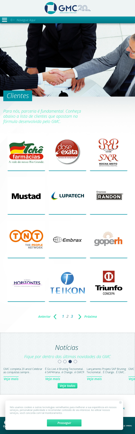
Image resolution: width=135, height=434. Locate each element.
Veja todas (67, 386)
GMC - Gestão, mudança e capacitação (67, 8)
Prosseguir (64, 423)
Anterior (44, 316)
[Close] (120, 402)
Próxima (90, 316)
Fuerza (128, 426)
